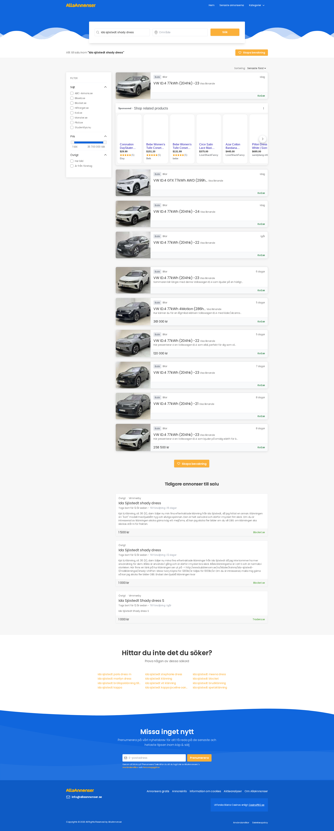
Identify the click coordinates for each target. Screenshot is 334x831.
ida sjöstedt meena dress (209, 674)
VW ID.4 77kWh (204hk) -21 (175, 403)
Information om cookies (205, 791)
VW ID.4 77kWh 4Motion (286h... (179, 308)
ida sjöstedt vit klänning (160, 683)
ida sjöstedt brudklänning (209, 683)
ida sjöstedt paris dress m (114, 674)
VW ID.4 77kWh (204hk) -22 (176, 242)
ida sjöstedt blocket (206, 679)
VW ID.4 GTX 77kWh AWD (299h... (180, 180)
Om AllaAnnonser (256, 791)
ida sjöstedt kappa (110, 687)
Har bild (79, 161)
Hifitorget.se (82, 107)
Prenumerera (199, 758)
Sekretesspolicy (260, 822)
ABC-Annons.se (84, 93)
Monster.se (81, 117)
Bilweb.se (80, 98)
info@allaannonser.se (87, 797)
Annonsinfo (179, 791)
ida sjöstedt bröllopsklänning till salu (119, 683)
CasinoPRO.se (256, 805)
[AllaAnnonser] (81, 5)
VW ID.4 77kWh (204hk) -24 (176, 211)
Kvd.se (78, 112)
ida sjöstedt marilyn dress (114, 679)
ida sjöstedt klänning (158, 679)
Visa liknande (207, 83)
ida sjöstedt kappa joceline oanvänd (167, 687)
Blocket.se (80, 103)
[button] (88, 87)
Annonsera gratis (158, 791)
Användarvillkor (130, 767)
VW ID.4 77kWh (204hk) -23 (176, 83)
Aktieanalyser (233, 791)
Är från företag (83, 166)
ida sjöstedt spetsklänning (210, 687)
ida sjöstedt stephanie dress (163, 674)
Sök (225, 32)
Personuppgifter (151, 767)
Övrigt (122, 498)
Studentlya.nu (83, 127)
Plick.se (79, 122)
